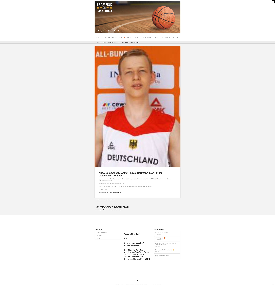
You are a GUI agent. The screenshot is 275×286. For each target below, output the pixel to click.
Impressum (99, 235)
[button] (273, 2)
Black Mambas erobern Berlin (162, 255)
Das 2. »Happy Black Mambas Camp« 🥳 (164, 249)
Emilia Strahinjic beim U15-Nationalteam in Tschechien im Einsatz (165, 244)
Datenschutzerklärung (102, 232)
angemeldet (101, 209)
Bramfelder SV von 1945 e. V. (142, 284)
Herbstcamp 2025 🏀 (160, 238)
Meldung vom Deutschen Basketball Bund (111, 192)
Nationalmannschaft (109, 200)
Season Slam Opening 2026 (161, 232)
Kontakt (98, 238)
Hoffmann (98, 200)
